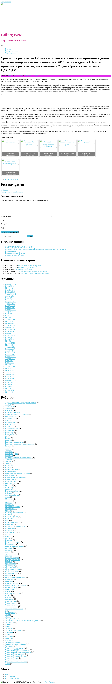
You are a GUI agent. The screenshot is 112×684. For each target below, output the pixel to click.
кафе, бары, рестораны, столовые (17, 473)
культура (8, 489)
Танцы (7, 617)
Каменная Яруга (11, 471)
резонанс (8, 575)
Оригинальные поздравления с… (10, 173)
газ (6, 436)
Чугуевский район (12, 660)
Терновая (8, 628)
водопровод (9, 430)
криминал (9, 487)
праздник (8, 556)
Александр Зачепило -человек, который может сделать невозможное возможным (35, 249)
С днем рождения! (12, 583)
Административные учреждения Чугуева (20, 403)
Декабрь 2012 (10, 351)
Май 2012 (8, 365)
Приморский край (12, 558)
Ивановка (9, 465)
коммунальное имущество (15, 477)
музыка (8, 511)
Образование (10, 528)
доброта (8, 450)
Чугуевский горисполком (14, 654)
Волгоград (9, 432)
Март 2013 (9, 345)
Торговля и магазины (13, 630)
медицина (9, 501)
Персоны (8, 540)
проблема (8, 562)
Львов (7, 497)
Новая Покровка (11, 516)
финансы (8, 638)
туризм (7, 634)
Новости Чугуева (31, 76)
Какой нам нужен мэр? (26, 267)
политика (8, 548)
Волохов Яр (9, 434)
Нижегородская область (14, 513)
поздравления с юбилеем (14, 546)
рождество (9, 579)
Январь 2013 (10, 349)
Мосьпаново (10, 509)
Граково (8, 446)
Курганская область (12, 491)
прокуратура (10, 566)
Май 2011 (8, 388)
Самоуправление (11, 587)
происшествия (10, 564)
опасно (7, 534)
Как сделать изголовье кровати (29, 266)
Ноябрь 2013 (10, 329)
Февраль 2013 (10, 347)
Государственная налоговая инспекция (19, 444)
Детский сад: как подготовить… (29, 154)
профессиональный (12, 569)
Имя (3, 220)
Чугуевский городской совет (16, 656)
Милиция (8, 503)
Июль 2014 (9, 314)
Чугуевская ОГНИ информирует (17, 650)
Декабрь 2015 (10, 290)
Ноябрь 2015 (10, 292)
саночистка (9, 589)
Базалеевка (9, 410)
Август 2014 (10, 312)
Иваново (8, 467)
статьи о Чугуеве (11, 607)
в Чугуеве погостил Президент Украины (32, 271)
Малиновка (9, 499)
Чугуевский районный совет (16, 662)
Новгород (9, 518)
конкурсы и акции (12, 481)
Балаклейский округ (12, 412)
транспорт (9, 632)
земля (7, 463)
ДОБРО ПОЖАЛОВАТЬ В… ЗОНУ (18, 247)
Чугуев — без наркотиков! (15, 648)
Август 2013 (10, 335)
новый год (9, 524)
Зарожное (8, 460)
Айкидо (8, 405)
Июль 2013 (9, 337)
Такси (7, 615)
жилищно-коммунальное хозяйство (18, 458)
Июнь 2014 (9, 315)
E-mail (4, 224)
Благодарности (10, 416)
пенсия (7, 538)
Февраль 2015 (10, 302)
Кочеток (8, 485)
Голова (7, 438)
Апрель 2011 (10, 390)
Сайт (3, 228)
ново (7, 520)
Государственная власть (14, 442)
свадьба (8, 591)
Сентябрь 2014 (10, 310)
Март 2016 (9, 288)
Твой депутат (10, 619)
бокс (7, 420)
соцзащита (9, 599)
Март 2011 (9, 392)
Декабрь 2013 (10, 327)
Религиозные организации (15, 577)
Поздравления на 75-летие (15, 253)
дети (7, 448)
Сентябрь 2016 (10, 284)
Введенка (8, 424)
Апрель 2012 (10, 367)
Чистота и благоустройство (15, 644)
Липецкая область (12, 495)
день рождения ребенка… (48, 154)
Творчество (9, 622)
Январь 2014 (10, 325)
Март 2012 (9, 368)
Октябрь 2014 (10, 308)
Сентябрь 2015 (10, 294)
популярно (9, 550)
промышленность (11, 568)
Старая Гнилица (11, 603)
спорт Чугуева (10, 601)
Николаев (8, 515)
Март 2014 (9, 321)
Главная (8, 49)
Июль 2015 (9, 298)
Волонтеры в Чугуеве (24, 269)
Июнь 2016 (9, 286)
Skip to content (6, 2)
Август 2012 (10, 359)
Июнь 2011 (9, 386)
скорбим (8, 597)
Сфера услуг (10, 613)
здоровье (8, 462)
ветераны (8, 426)
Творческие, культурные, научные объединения (23, 621)
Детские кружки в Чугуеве (86, 154)
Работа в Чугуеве (11, 571)
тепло (7, 626)
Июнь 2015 (9, 300)
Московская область (12, 507)
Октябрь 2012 (10, 355)
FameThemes (49, 682)
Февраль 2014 (10, 323)
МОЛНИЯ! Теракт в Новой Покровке (35, 273)
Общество (9, 530)
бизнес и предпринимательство (17, 414)
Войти (7, 674)
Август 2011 (9, 382)
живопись (9, 452)
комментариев (12, 678)
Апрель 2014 (10, 319)
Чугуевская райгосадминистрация (18, 652)
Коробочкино (10, 483)
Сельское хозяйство (12, 593)
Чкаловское (9, 646)
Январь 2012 (10, 372)
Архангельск (10, 407)
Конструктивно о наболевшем (13, 192)
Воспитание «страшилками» (10, 154)
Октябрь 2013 (10, 331)
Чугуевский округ (12, 658)
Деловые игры (10, 251)
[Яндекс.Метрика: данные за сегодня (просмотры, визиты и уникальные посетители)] (8, 682)
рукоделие (9, 581)
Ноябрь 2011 (10, 376)
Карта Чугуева (10, 53)
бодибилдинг (10, 418)
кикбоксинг (9, 475)
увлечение (9, 636)
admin (10, 76)
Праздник (5, 190)
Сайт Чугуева (11, 35)
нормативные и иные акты (15, 526)
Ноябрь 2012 (10, 353)
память (7, 536)
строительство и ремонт (14, 609)
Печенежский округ (12, 542)
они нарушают (10, 532)
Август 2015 (10, 296)
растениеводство (11, 573)
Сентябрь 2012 (10, 357)
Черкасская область (12, 642)
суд (6, 611)
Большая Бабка (10, 422)
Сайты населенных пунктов (16, 585)
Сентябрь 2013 (10, 333)
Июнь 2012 (9, 363)
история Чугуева (11, 469)
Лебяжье (8, 493)
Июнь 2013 (9, 339)
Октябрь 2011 (10, 378)
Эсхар (7, 664)
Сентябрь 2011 (10, 380)
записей (10, 676)
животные (9, 456)
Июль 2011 (9, 384)
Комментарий (6, 216)
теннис (7, 624)
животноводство (11, 454)
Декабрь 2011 (10, 374)
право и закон (10, 554)
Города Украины (11, 51)
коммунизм (9, 479)
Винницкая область (12, 428)
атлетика (8, 409)
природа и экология (12, 560)
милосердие (9, 505)
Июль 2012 (9, 361)
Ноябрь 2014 (10, 306)
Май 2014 (8, 317)
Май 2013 (8, 341)
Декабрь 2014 (10, 304)
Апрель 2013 (10, 343)
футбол (8, 640)
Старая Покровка (11, 605)
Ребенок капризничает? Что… (67, 154)
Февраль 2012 (10, 370)
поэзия (7, 552)
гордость (8, 440)
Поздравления (10, 544)
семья (7, 595)
